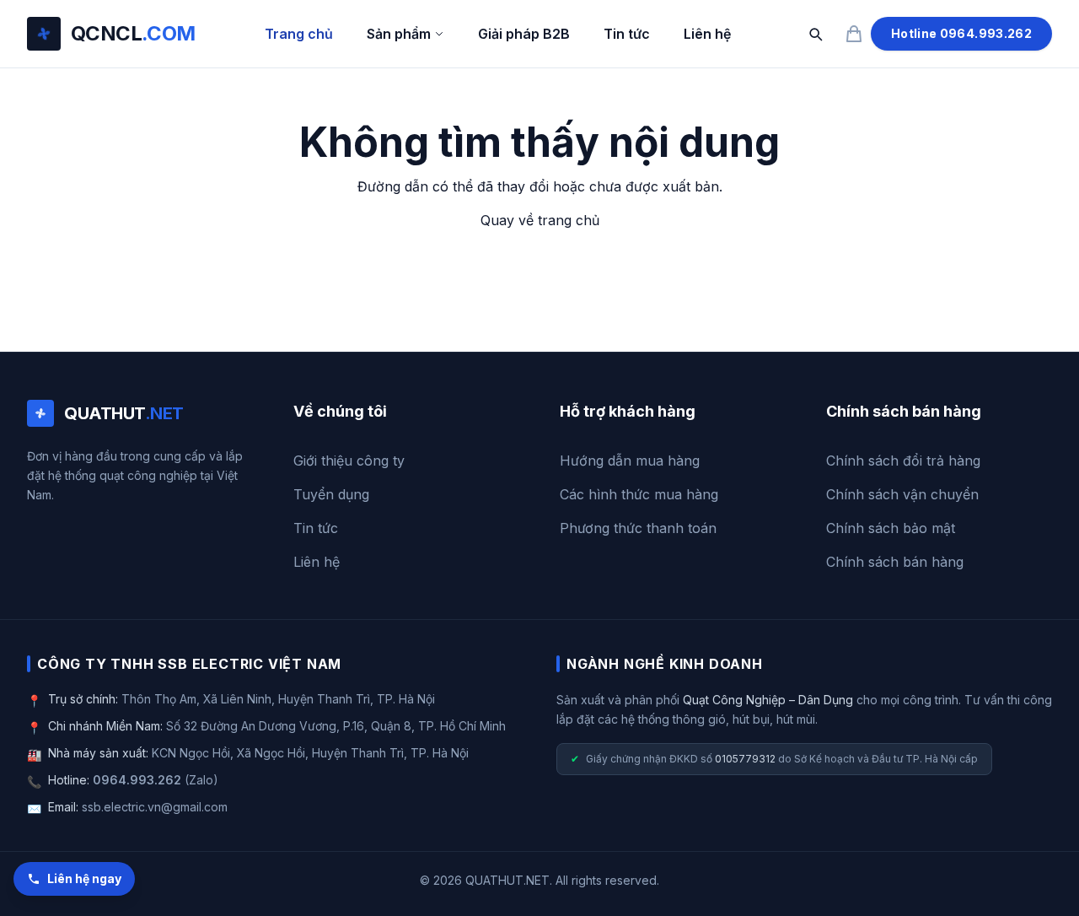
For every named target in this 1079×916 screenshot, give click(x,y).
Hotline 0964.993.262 (961, 33)
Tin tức (627, 33)
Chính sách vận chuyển (902, 494)
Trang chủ (299, 33)
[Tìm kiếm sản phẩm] (815, 34)
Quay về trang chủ (539, 220)
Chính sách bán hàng (895, 561)
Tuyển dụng (331, 494)
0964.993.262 (137, 780)
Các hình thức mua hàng (639, 494)
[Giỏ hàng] (854, 34)
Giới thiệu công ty (349, 460)
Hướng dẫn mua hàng (630, 460)
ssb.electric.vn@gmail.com (155, 807)
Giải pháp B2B (524, 33)
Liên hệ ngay (84, 878)
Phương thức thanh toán (638, 528)
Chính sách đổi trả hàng (903, 460)
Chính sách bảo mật (890, 528)
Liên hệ (707, 33)
